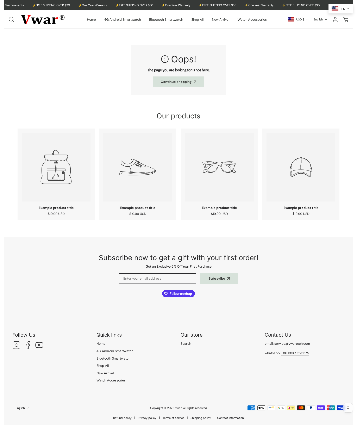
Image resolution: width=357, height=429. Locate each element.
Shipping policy (200, 418)
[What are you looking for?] (11, 19)
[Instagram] (16, 345)
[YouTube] (39, 345)
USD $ (300, 19)
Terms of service (173, 418)
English (318, 19)
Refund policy (122, 418)
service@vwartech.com (292, 343)
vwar (178, 408)
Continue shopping (176, 82)
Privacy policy (147, 418)
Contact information (230, 418)
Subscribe (217, 278)
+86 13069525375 (295, 353)
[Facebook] (28, 345)
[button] (346, 19)
